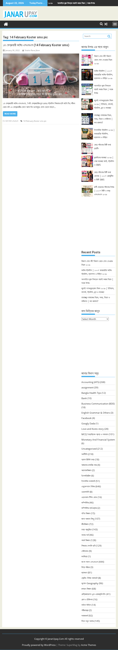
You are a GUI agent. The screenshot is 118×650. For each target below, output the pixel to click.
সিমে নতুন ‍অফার (87, 620)
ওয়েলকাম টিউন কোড (89, 497)
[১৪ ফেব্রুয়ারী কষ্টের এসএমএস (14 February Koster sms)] (41, 76)
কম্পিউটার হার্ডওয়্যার (89, 507)
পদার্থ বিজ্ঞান (85, 540)
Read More (10, 114)
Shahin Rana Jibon (32, 50)
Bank (84, 398)
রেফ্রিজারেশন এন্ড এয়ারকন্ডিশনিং (93, 594)
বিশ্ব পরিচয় (85, 567)
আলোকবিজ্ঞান (86, 470)
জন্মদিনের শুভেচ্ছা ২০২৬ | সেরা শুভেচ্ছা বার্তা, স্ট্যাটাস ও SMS (104, 161)
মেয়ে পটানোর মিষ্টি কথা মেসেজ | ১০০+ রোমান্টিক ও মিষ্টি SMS (103, 176)
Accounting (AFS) (90, 382)
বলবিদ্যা (84, 556)
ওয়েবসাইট (85, 491)
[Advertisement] (98, 226)
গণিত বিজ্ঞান (85, 513)
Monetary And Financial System (98, 439)
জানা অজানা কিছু (87, 518)
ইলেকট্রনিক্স (86, 475)
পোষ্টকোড (84, 550)
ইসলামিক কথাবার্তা (88, 481)
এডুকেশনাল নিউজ (88, 486)
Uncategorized (89, 448)
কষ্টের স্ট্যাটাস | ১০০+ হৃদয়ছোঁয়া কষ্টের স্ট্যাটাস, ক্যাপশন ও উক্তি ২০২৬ (103, 74)
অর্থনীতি (84, 454)
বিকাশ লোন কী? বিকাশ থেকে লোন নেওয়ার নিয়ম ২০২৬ (103, 59)
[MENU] (115, 24)
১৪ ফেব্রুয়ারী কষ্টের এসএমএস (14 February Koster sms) (36, 45)
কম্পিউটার (85, 502)
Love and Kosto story (92, 428)
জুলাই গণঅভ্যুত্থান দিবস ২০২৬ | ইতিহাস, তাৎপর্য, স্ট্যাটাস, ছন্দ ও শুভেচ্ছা (103, 104)
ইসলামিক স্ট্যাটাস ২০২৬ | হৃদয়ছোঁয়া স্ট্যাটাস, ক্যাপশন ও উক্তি (104, 133)
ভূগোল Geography (89, 583)
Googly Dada (88, 423)
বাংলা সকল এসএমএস (11, 121)
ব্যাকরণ (84, 572)
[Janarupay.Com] (6, 24)
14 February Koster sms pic (34, 121)
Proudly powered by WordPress (39, 644)
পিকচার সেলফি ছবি (88, 545)
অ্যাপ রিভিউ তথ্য (87, 459)
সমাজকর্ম (84, 615)
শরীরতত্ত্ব (84, 610)
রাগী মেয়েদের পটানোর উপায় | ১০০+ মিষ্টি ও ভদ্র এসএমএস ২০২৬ (104, 190)
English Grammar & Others (95, 412)
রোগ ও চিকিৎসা (87, 599)
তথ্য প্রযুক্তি (86, 529)
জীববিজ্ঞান (85, 524)
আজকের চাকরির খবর (89, 464)
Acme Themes (88, 644)
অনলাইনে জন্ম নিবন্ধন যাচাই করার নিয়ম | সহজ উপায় (64, 3)
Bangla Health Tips (91, 392)
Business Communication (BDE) (98, 403)
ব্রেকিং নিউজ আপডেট (89, 577)
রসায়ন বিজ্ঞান (86, 588)
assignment (87, 387)
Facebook (86, 418)
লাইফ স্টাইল (86, 604)
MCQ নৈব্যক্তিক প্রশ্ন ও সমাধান (94, 434)
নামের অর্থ (85, 534)
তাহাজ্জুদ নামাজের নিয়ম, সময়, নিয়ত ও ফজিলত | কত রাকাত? (103, 119)
